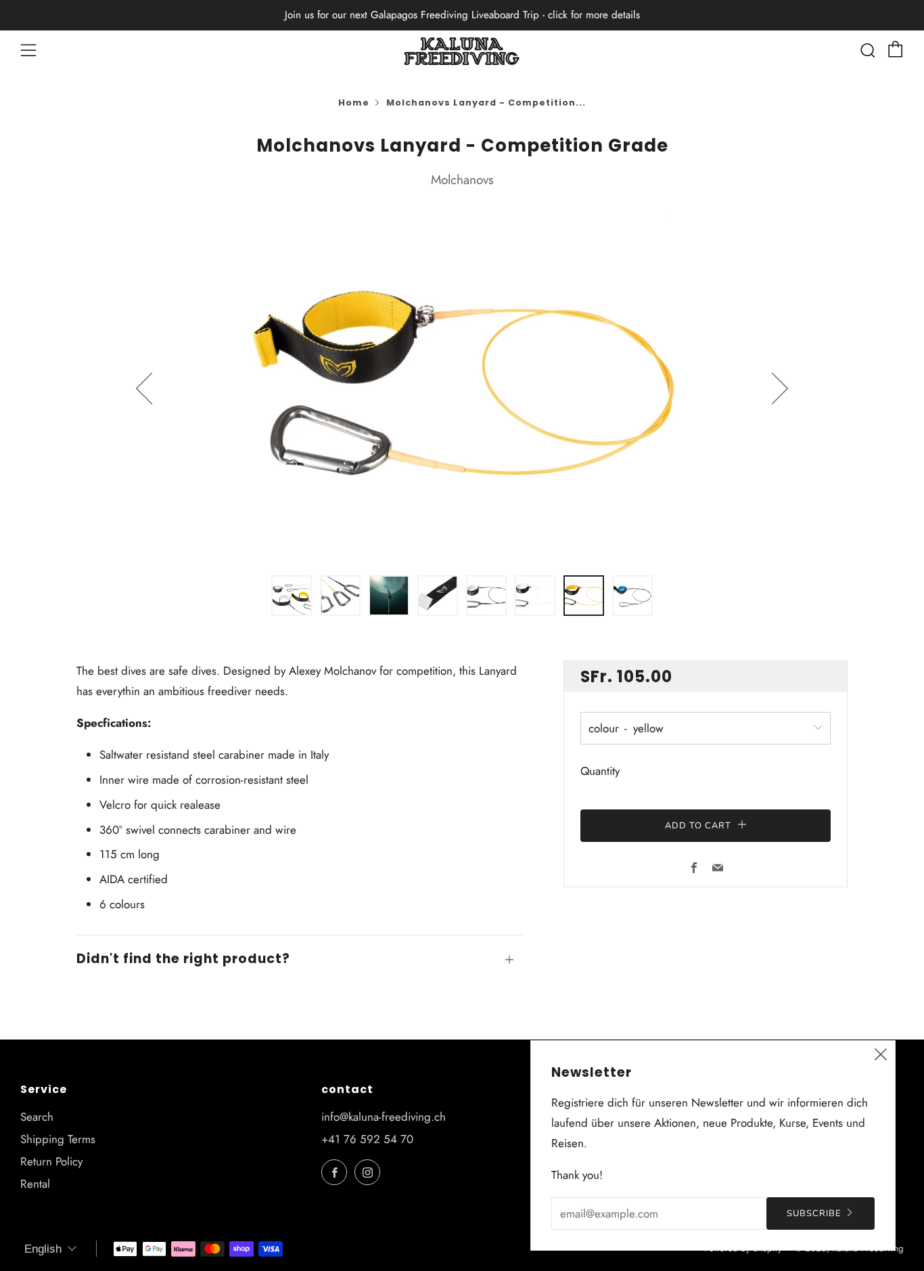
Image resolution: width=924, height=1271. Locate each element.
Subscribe (814, 1213)
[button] (291, 595)
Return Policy (51, 1161)
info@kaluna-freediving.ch (383, 1117)
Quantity (600, 771)
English (43, 1249)
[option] (462, 388)
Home (353, 102)
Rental (35, 1184)
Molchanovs (462, 180)
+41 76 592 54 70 (367, 1139)
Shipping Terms (57, 1139)
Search (36, 1117)
